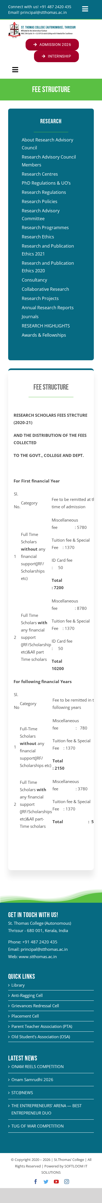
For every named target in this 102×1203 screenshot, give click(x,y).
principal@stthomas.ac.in (44, 949)
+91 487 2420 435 (39, 942)
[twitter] (46, 1181)
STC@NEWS (22, 1092)
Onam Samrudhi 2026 (32, 1079)
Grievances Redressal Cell (35, 1005)
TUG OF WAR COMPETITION (37, 1126)
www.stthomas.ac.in (38, 956)
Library (18, 985)
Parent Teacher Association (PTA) (41, 1026)
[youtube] (56, 1181)
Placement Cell (25, 1016)
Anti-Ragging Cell (27, 995)
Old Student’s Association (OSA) (40, 1036)
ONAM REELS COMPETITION (37, 1066)
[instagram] (66, 1181)
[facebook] (35, 1181)
